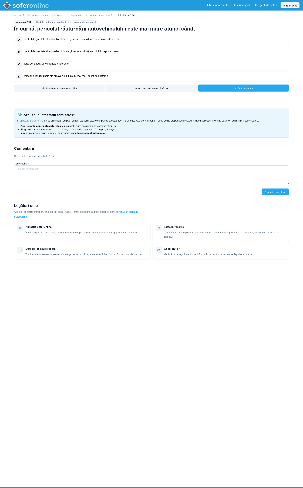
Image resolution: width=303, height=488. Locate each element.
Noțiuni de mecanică (100, 15)
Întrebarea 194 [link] (126, 15)
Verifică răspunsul (243, 88)
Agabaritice (77, 15)
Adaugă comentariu (275, 192)
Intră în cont (290, 5)
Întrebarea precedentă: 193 (61, 88)
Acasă (17, 15)
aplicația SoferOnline (31, 120)
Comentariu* (21, 163)
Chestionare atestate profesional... (46, 15)
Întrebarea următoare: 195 (149, 88)
